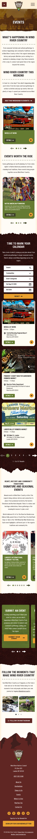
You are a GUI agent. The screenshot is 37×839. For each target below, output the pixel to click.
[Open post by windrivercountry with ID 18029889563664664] (10, 704)
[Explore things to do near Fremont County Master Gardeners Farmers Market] (32, 395)
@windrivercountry (24, 691)
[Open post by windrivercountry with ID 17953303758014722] (27, 704)
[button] (16, 148)
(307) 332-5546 (18, 776)
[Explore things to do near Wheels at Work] (31, 140)
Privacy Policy (21, 832)
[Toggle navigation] (32, 4)
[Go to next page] (34, 455)
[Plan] (4, 4)
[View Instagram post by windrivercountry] (16, 710)
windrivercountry (10, 697)
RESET (17, 296)
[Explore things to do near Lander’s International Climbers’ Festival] (24, 577)
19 (29, 455)
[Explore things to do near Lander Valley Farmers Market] (32, 444)
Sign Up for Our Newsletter (18, 824)
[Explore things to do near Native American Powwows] (31, 215)
